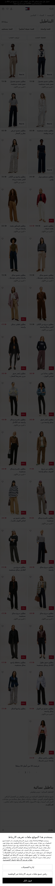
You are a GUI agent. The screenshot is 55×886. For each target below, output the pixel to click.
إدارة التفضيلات (27, 867)
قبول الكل (27, 880)
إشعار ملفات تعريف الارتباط (17, 858)
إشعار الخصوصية (9, 860)
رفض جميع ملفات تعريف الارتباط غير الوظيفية (27, 874)
